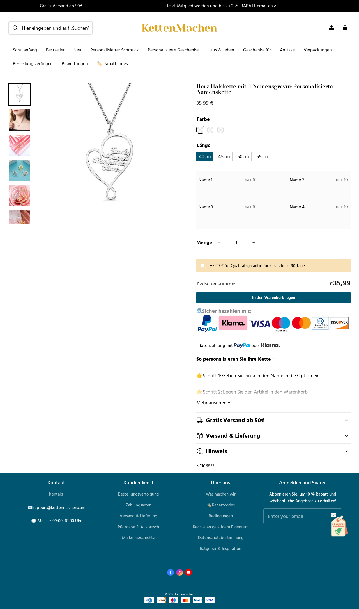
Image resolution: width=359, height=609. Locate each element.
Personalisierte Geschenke (173, 49)
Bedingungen (221, 516)
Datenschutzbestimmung (220, 537)
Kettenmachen (184, 594)
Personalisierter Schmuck (114, 49)
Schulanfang (25, 49)
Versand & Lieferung (138, 516)
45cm (224, 156)
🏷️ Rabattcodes (112, 63)
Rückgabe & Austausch (138, 527)
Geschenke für (257, 49)
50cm (243, 156)
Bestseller (55, 49)
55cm (262, 156)
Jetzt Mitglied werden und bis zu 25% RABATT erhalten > (221, 5)
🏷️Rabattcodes (221, 505)
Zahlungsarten (138, 505)
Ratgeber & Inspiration (220, 548)
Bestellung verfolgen (33, 63)
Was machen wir (221, 494)
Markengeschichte (138, 537)
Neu (77, 49)
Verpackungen (318, 49)
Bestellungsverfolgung (138, 494)
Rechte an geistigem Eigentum (220, 527)
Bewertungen (75, 63)
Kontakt (56, 494)
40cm (205, 156)
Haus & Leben (221, 49)
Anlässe (287, 49)
